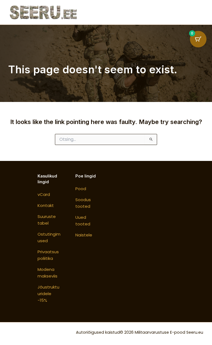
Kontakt (46, 205)
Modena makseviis (47, 272)
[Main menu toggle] (196, 12)
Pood (80, 189)
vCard (44, 194)
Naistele (83, 235)
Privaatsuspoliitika (48, 255)
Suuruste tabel (47, 220)
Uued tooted (82, 220)
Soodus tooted (83, 203)
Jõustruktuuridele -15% (48, 293)
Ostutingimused (49, 237)
